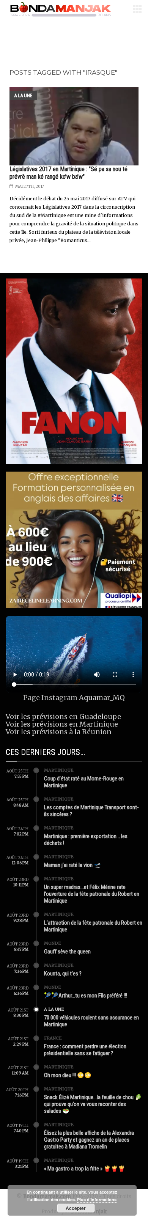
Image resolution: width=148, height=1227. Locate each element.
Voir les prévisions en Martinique (62, 724)
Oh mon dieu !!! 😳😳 (67, 1075)
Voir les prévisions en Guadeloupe (63, 716)
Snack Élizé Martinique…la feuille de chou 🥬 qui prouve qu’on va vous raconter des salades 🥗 (93, 1104)
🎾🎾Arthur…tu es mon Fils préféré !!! (85, 995)
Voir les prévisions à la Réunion (59, 731)
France (53, 1038)
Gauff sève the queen (67, 951)
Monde (52, 943)
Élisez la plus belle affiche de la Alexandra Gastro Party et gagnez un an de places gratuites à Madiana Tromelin (89, 1139)
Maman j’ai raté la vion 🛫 (72, 865)
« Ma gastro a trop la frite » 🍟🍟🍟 (84, 1168)
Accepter (76, 1208)
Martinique (59, 770)
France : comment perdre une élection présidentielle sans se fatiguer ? (85, 1050)
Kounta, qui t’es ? (63, 973)
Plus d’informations (97, 1199)
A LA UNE (23, 95)
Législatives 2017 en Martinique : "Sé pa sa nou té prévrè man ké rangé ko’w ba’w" (68, 172)
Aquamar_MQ (102, 697)
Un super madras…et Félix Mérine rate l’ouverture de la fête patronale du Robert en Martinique (91, 894)
